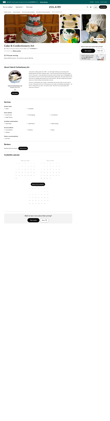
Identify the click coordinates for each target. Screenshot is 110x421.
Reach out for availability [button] (38, 184)
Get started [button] (103, 7)
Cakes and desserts (16, 11)
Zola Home (97, 2)
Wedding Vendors (7, 11)
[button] (98, 39)
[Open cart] (90, 7)
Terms (37, 2)
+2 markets (32, 48)
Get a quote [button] (15, 93)
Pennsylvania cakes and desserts (28, 11)
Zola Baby (92, 2)
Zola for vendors (103, 2)
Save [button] (43, 220)
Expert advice (19, 7)
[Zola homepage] (55, 7)
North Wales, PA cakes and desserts (43, 11)
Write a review (17, 51)
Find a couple (29, 7)
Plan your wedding (7, 7)
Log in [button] (95, 7)
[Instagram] (15, 90)
